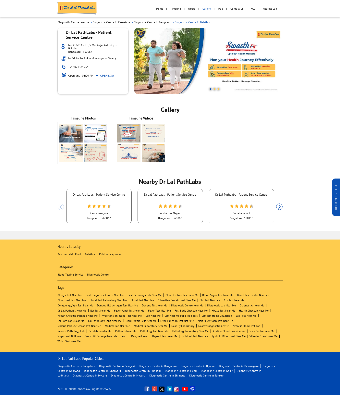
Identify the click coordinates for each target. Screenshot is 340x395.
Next (279, 207)
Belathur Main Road (69, 254)
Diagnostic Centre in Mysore (90, 375)
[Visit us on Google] (155, 389)
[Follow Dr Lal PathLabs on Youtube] (184, 389)
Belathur (90, 254)
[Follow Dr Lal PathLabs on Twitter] (162, 389)
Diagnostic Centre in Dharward (102, 371)
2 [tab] (214, 89)
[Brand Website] (192, 389)
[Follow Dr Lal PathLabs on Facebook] (147, 389)
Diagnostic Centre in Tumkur (206, 375)
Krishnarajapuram (110, 254)
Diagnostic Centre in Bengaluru (158, 366)
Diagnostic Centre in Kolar (217, 371)
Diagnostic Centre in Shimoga (167, 375)
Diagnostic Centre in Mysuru (128, 375)
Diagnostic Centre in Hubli (181, 371)
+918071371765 (78, 67)
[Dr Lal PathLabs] (77, 8)
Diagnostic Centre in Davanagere (239, 366)
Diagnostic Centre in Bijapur (198, 366)
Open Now (107, 75)
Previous (60, 207)
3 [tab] (218, 89)
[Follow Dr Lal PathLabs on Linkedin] (169, 389)
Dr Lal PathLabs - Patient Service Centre (99, 194)
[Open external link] (336, 215)
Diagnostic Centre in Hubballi (143, 371)
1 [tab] (211, 89)
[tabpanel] (208, 61)
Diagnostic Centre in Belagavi (117, 366)
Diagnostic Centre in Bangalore (76, 366)
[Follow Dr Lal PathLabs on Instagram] (177, 389)
